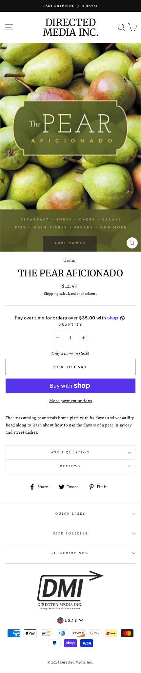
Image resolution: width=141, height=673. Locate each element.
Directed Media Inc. (70, 27)
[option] (70, 6)
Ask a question (70, 452)
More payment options (70, 401)
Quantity (70, 324)
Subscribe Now (70, 553)
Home (69, 260)
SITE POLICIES (70, 533)
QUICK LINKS (70, 513)
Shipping (51, 293)
